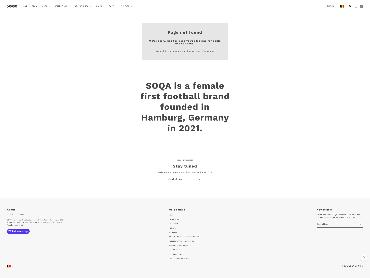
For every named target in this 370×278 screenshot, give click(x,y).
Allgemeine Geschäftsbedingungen (185, 237)
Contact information (179, 258)
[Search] (350, 6)
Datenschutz (175, 219)
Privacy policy (175, 254)
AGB (170, 215)
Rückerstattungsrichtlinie (181, 241)
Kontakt (173, 228)
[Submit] (199, 179)
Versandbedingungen (178, 245)
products (208, 51)
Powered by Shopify (352, 266)
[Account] (356, 6)
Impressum (174, 224)
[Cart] (361, 6)
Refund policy (175, 250)
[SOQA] (12, 6)
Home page (177, 51)
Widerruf (173, 232)
